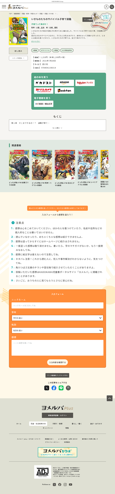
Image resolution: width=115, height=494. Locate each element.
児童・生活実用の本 (38, 424)
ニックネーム (19, 299)
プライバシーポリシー (52, 442)
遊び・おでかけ (96, 424)
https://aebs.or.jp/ (73, 476)
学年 (14, 312)
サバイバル (46, 50)
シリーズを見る (17, 58)
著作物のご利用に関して (90, 439)
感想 (14, 337)
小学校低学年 (67, 50)
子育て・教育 (57, 424)
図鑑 (41, 14)
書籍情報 (17, 14)
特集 (67, 428)
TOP (10, 14)
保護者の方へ (49, 439)
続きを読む (35, 41)
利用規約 (67, 442)
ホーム (18, 424)
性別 (14, 324)
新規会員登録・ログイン (57, 415)
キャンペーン (48, 428)
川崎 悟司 (53, 27)
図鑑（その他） (50, 14)
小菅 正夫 (40, 27)
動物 (35, 50)
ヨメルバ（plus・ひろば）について (28, 439)
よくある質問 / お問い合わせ (67, 439)
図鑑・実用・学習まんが (30, 14)
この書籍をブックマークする (58, 375)
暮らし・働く (77, 424)
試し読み (18, 51)
